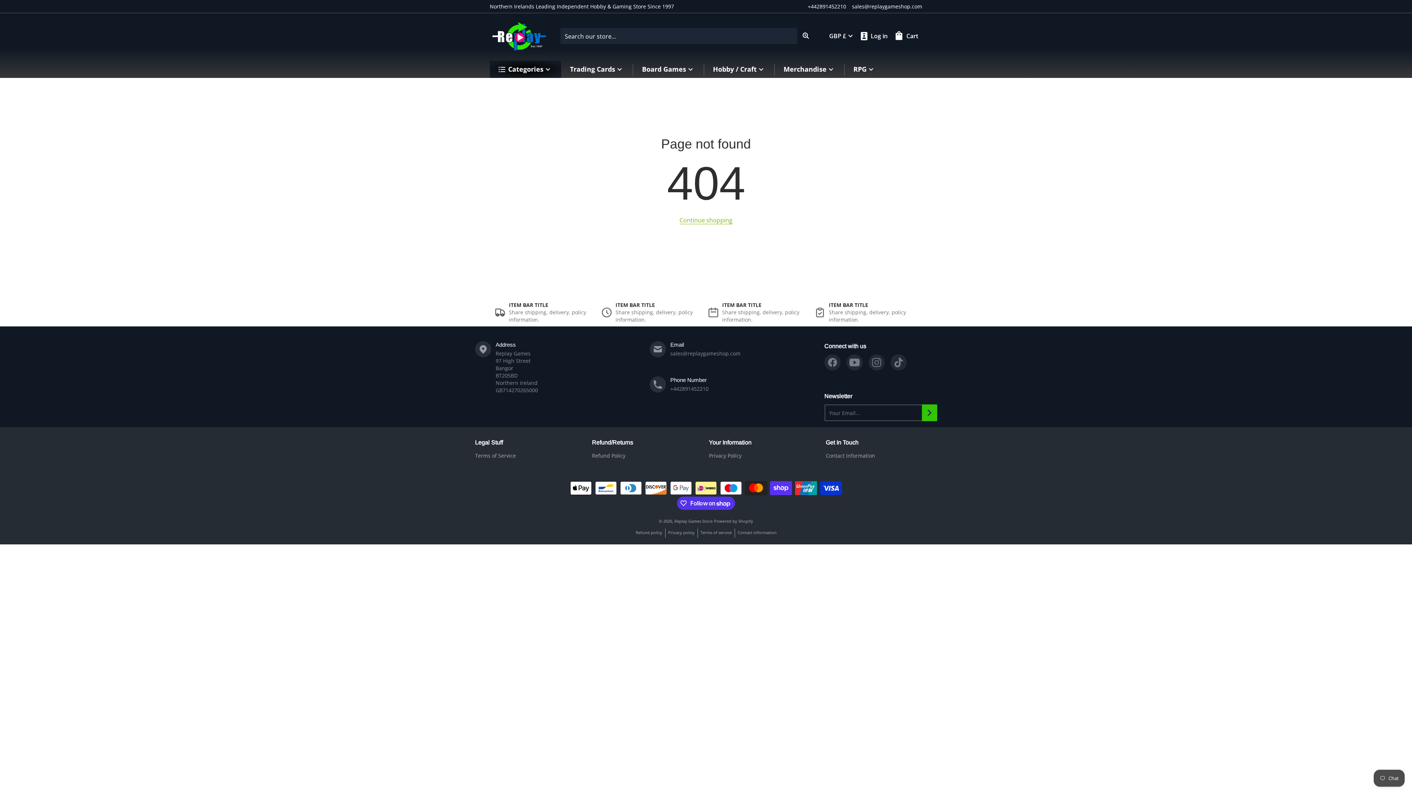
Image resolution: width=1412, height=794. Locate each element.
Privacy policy (681, 532)
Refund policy (649, 532)
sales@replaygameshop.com (887, 6)
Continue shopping (706, 220)
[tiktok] (899, 362)
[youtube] (854, 362)
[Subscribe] (929, 412)
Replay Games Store (693, 521)
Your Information (730, 442)
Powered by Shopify (733, 521)
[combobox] (687, 36)
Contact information (757, 532)
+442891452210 (827, 6)
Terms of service (716, 532)
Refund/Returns (612, 442)
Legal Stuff (489, 442)
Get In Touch (842, 442)
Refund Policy (608, 455)
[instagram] (877, 362)
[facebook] (832, 362)
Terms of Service (495, 455)
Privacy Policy (725, 455)
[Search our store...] (806, 36)
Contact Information (850, 455)
